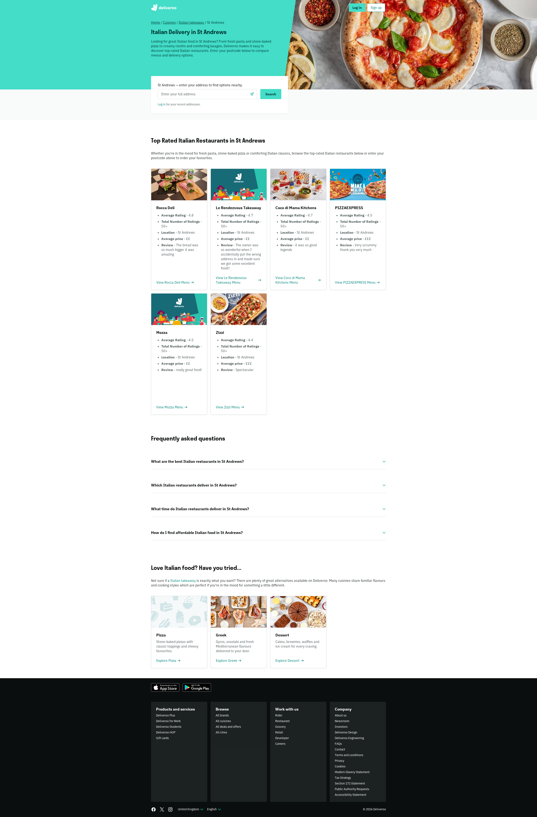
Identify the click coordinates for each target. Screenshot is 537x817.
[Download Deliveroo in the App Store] (165, 687)
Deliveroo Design (346, 732)
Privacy (339, 761)
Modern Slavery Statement (352, 772)
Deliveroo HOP (165, 732)
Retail (279, 732)
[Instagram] (170, 809)
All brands (222, 715)
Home (155, 22)
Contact (340, 749)
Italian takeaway (191, 22)
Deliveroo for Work (168, 721)
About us (341, 715)
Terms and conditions (349, 755)
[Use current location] (252, 94)
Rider (278, 715)
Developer (282, 738)
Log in (162, 104)
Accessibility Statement (350, 795)
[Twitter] (161, 809)
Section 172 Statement (350, 783)
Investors (341, 727)
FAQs (338, 744)
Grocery (280, 727)
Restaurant (282, 721)
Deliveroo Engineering (349, 738)
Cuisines (169, 22)
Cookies (340, 766)
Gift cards (162, 738)
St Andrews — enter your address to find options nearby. (200, 85)
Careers (280, 744)
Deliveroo (163, 7)
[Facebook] (153, 809)
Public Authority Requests (352, 789)
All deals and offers (228, 727)
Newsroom (342, 721)
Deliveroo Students (168, 727)
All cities (221, 732)
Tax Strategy (343, 778)
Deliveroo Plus (165, 715)
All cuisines (223, 721)
